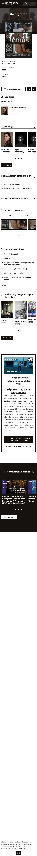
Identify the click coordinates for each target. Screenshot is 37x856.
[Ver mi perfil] (32, 4)
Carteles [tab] (27, 215)
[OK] (18, 853)
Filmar (17, 184)
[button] (24, 222)
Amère (4, 321)
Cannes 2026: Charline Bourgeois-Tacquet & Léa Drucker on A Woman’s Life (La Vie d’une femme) (12, 499)
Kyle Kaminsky (19, 150)
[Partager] (29, 89)
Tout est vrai (20, 322)
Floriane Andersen (8, 63)
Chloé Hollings (32, 150)
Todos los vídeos (9, 517)
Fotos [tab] (10, 215)
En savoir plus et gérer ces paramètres (13, 848)
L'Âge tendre (13, 389)
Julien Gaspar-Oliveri (20, 391)
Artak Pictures (26, 188)
